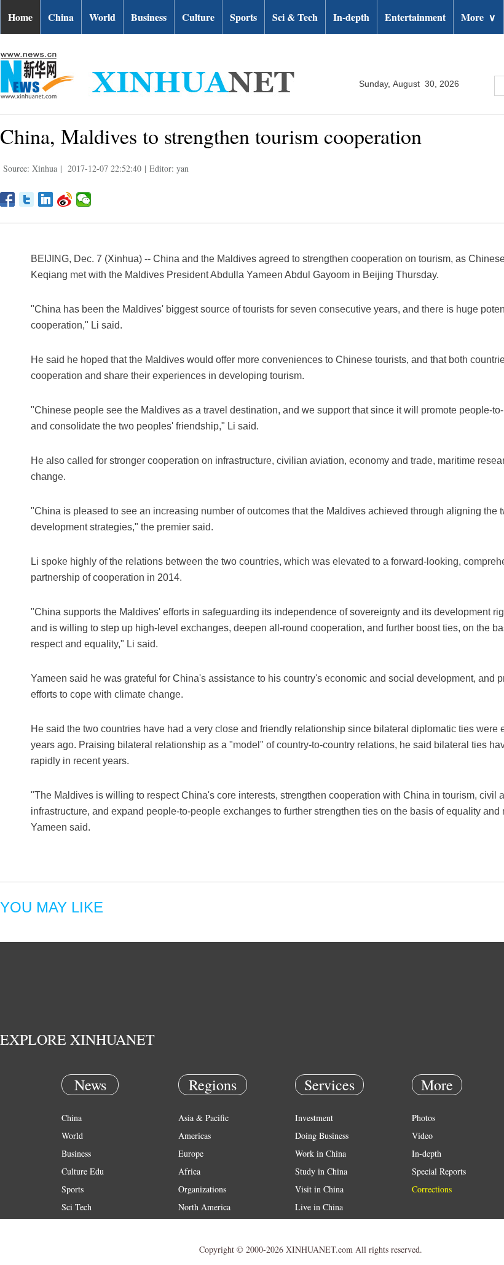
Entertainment (415, 17)
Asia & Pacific (203, 1117)
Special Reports (439, 1171)
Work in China (320, 1153)
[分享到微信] (84, 199)
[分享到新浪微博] (65, 199)
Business (149, 17)
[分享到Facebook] (7, 199)
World (102, 17)
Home (20, 17)
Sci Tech (76, 1207)
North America (204, 1207)
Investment (314, 1117)
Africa (189, 1171)
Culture (198, 17)
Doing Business (321, 1135)
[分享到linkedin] (45, 199)
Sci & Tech (295, 17)
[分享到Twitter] (26, 199)
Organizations (202, 1189)
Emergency (314, 1225)
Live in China (319, 1207)
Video (422, 1135)
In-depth (351, 17)
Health (72, 1225)
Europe (190, 1153)
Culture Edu (82, 1171)
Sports (243, 17)
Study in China (321, 1171)
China (61, 17)
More (478, 17)
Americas (194, 1135)
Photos (423, 1117)
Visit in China (319, 1189)
